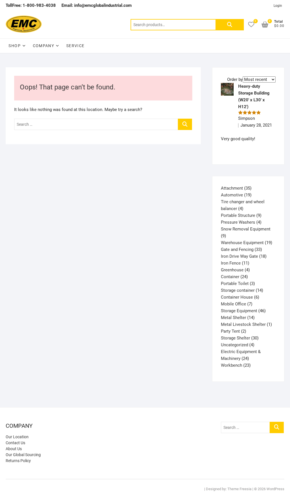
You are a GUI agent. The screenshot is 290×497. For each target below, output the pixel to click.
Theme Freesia (239, 489)
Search (230, 24)
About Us (14, 448)
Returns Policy (18, 460)
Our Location (17, 437)
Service (75, 45)
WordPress (275, 489)
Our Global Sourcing (23, 454)
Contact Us (15, 443)
